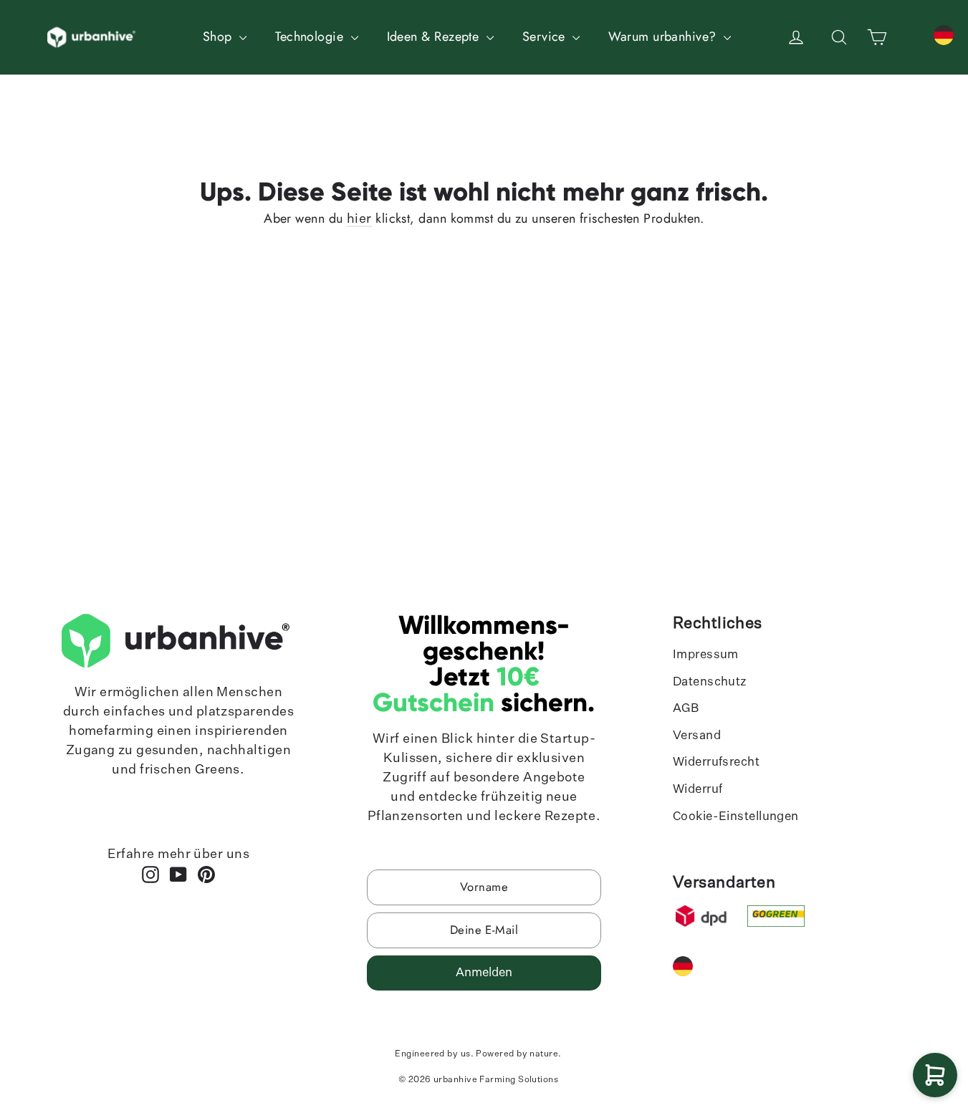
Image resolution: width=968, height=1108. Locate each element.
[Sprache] (944, 35)
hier (359, 219)
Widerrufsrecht (716, 762)
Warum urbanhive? (664, 36)
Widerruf (698, 790)
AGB (686, 709)
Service (546, 36)
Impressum (706, 655)
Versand (697, 736)
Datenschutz (710, 682)
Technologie (311, 36)
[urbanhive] (92, 38)
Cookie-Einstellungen (736, 817)
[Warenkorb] (935, 1075)
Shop (219, 36)
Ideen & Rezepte (435, 36)
